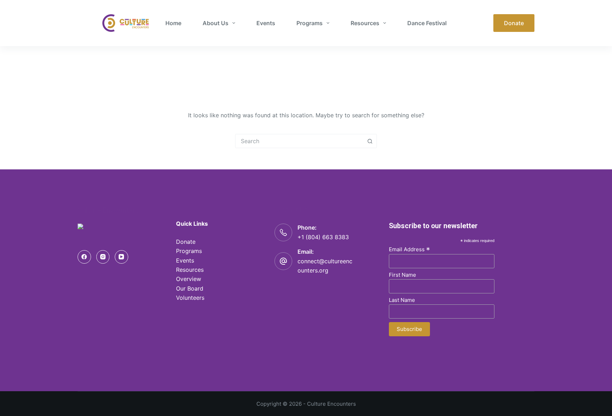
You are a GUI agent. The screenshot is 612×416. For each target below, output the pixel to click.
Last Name (402, 300)
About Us (215, 23)
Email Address (409, 249)
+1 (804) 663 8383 (323, 237)
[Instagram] (103, 257)
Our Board (189, 288)
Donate (514, 23)
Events (265, 23)
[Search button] (369, 141)
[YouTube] (121, 257)
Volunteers (190, 297)
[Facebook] (84, 257)
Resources (365, 23)
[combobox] (299, 141)
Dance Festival (427, 23)
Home (173, 23)
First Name (402, 274)
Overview (188, 278)
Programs (309, 23)
